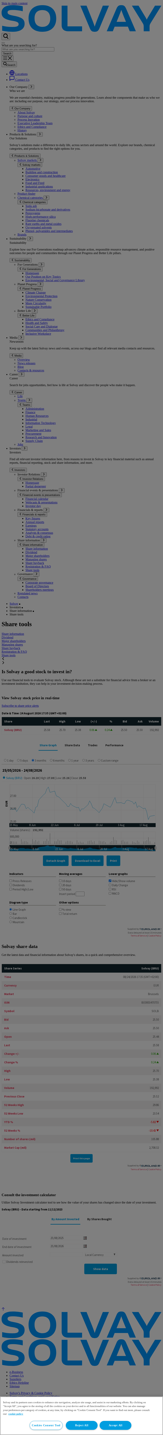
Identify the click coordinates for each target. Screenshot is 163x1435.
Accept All (115, 1425)
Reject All (81, 1425)
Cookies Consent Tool (46, 1425)
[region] (81, 1415)
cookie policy (15, 1413)
